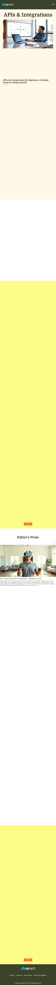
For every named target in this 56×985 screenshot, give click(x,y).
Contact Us (19, 975)
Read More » (5, 84)
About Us (12, 975)
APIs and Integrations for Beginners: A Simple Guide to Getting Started (26, 81)
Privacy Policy (28, 975)
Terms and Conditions (40, 975)
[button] (53, 4)
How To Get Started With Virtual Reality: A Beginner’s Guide (20, 578)
